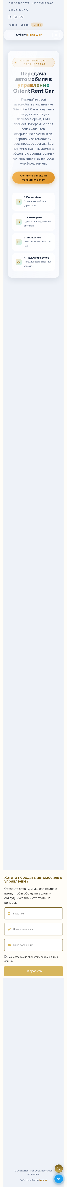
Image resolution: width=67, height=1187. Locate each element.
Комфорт (17, 1102)
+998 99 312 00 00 (42, 3)
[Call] (59, 1168)
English (25, 24)
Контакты (17, 1080)
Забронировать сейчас (34, 1156)
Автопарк (17, 1056)
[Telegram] (10, 17)
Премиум (17, 1096)
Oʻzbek (13, 24)
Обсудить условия (33, 858)
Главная (16, 1043)
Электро (17, 1115)
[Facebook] (31, 1026)
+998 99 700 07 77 (18, 3)
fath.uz (43, 1180)
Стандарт (18, 1121)
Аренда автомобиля (24, 1074)
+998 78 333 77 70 (18, 9)
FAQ (14, 1068)
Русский (37, 24)
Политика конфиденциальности (31, 1137)
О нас (15, 1049)
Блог (14, 1062)
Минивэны (18, 1109)
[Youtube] (21, 17)
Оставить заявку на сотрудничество (33, 177)
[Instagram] (15, 17)
